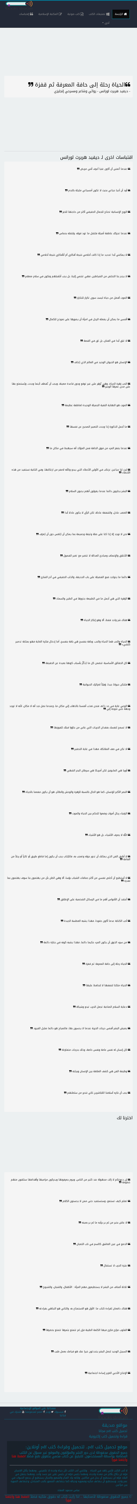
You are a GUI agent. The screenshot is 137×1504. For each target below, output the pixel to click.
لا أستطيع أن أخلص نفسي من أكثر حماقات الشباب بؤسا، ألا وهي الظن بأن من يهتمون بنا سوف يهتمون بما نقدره (68, 879)
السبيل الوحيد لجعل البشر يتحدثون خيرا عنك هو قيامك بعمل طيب (91, 1351)
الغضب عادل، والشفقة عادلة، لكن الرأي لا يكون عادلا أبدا (96, 512)
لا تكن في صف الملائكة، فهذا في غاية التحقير (100, 749)
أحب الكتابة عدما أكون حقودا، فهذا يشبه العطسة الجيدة (95, 921)
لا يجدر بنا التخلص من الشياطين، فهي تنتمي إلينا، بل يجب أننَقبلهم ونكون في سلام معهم (76, 276)
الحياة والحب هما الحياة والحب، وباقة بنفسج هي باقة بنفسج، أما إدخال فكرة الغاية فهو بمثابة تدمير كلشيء (73, 643)
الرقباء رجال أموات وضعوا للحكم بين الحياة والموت (99, 813)
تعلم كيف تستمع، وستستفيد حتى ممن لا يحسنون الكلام (95, 1201)
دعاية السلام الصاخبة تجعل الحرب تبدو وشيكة (101, 1006)
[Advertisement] (68, 51)
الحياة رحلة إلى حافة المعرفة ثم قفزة (106, 963)
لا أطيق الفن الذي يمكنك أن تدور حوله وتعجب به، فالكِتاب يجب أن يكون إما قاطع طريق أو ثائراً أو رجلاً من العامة (70, 858)
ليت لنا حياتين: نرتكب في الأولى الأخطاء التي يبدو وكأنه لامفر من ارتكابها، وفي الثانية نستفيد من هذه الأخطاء (71, 471)
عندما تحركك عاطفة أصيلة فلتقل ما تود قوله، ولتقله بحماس (93, 233)
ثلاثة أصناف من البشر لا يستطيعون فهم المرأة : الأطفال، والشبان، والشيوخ (85, 1287)
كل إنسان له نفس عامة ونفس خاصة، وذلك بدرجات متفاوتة (94, 1049)
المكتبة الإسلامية (48, 14)
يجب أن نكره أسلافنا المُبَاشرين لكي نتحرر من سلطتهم (97, 1092)
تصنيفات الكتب (97, 14)
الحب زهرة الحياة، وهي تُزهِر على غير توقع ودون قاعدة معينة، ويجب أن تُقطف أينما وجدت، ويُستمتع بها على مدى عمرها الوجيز (71, 385)
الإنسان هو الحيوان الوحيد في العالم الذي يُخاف (100, 362)
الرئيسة (119, 14)
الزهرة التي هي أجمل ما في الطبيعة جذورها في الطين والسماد (91, 598)
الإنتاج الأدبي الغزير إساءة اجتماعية (107, 1373)
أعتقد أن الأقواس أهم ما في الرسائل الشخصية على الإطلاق (94, 899)
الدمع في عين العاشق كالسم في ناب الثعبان (102, 1244)
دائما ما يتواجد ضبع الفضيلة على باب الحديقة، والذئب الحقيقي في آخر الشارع (84, 577)
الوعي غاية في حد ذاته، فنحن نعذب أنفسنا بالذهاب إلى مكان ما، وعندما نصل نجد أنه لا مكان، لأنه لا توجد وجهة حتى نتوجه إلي (69, 707)
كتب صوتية (74, 14)
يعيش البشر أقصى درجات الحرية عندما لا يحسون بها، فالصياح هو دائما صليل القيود (80, 1028)
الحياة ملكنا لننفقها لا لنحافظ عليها (106, 985)
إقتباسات (24, 14)
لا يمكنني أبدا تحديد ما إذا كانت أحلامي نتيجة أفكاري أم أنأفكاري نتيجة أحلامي (84, 254)
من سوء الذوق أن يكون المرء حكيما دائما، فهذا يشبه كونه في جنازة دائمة (85, 942)
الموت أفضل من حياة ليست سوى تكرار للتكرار (102, 297)
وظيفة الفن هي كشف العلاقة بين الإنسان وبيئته (100, 1071)
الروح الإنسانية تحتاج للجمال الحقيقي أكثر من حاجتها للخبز (95, 211)
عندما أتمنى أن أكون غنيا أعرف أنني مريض (103, 169)
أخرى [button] (106, 23)
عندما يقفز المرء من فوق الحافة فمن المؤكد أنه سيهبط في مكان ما (88, 448)
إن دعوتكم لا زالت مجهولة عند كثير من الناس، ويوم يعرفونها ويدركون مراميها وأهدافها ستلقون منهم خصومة (70, 1181)
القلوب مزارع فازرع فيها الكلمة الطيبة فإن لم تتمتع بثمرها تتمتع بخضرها (86, 1330)
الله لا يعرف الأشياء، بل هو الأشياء (108, 835)
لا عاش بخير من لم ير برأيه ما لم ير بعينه (104, 1222)
